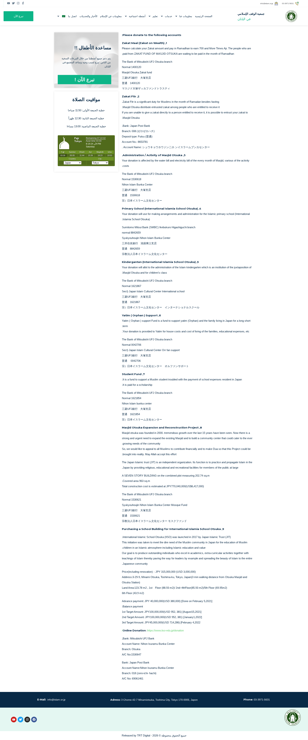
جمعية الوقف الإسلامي (251, 13)
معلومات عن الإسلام (111, 16)
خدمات (168, 16)
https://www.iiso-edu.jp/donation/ (153, 630)
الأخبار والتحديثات (88, 16)
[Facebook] (34, 719)
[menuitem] (61, 16)
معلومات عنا (185, 16)
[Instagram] (27, 719)
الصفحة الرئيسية (203, 16)
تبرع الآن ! (84, 79)
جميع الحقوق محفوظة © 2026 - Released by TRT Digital (154, 735)
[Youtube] (14, 719)
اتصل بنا (72, 16)
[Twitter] (20, 719)
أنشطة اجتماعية (137, 16)
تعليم (155, 16)
